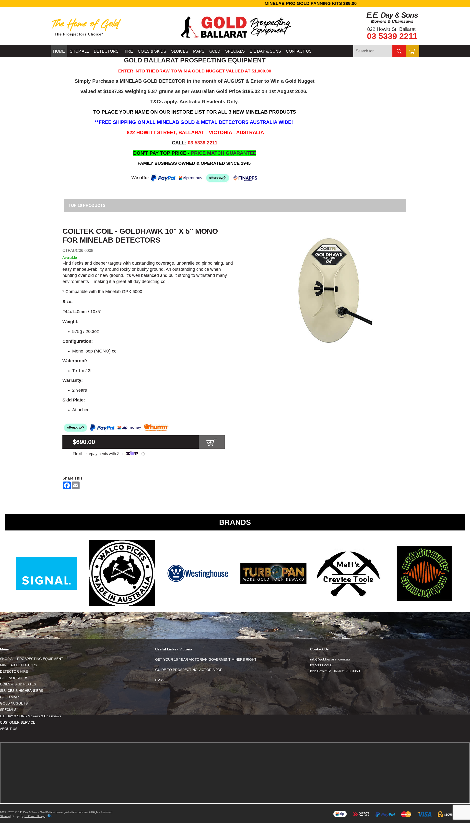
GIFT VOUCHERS (14, 678)
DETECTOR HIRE (14, 671)
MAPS (198, 51)
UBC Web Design (34, 816)
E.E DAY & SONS (265, 51)
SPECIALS (235, 51)
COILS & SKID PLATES (18, 684)
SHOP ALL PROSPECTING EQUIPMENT (31, 659)
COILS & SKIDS (152, 51)
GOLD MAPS (10, 697)
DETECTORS (106, 51)
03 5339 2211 (392, 36)
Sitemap (5, 816)
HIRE (128, 51)
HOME (59, 51)
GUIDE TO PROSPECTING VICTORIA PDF (188, 670)
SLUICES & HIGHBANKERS (21, 691)
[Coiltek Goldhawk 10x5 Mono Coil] (328, 290)
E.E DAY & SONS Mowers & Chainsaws (30, 716)
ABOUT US (8, 729)
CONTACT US (299, 51)
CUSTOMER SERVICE (17, 722)
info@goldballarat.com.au (330, 659)
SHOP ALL (79, 51)
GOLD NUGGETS (14, 703)
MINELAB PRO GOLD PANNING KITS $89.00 (235, 3)
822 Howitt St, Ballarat (391, 29)
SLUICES (179, 51)
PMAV (159, 680)
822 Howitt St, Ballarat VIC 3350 (335, 671)
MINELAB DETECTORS (18, 665)
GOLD (214, 51)
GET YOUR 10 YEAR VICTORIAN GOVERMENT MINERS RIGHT (206, 659)
